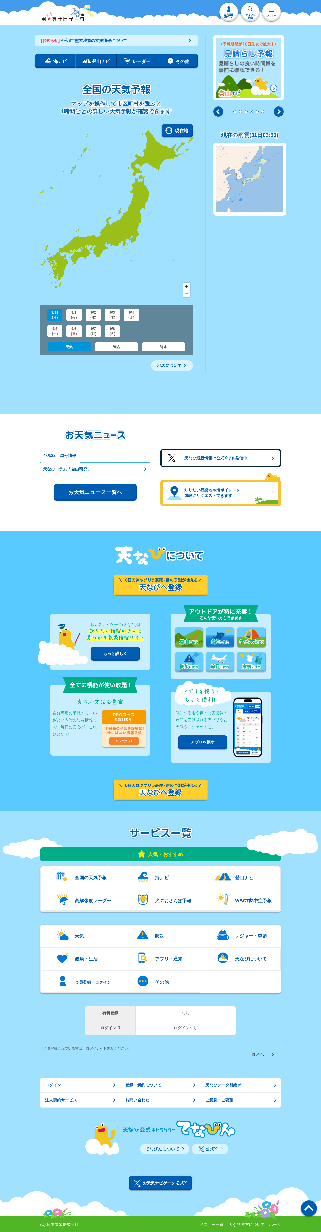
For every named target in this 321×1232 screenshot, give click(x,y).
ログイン (259, 1054)
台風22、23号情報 (59, 455)
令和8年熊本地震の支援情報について (84, 40)
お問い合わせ (137, 1100)
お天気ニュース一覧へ (95, 492)
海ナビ (162, 877)
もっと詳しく (115, 653)
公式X (211, 1149)
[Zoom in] (186, 286)
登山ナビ (244, 877)
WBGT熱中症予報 (253, 900)
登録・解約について (143, 1085)
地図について (169, 365)
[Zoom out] (186, 293)
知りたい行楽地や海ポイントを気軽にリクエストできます (212, 493)
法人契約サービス (61, 1100)
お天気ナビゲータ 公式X (165, 1183)
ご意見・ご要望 (219, 1100)
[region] (116, 212)
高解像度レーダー (93, 900)
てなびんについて (162, 1149)
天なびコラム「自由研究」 (67, 469)
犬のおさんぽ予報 (173, 900)
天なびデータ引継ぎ (223, 1085)
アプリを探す (203, 742)
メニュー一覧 (212, 1224)
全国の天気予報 (91, 877)
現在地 (181, 130)
